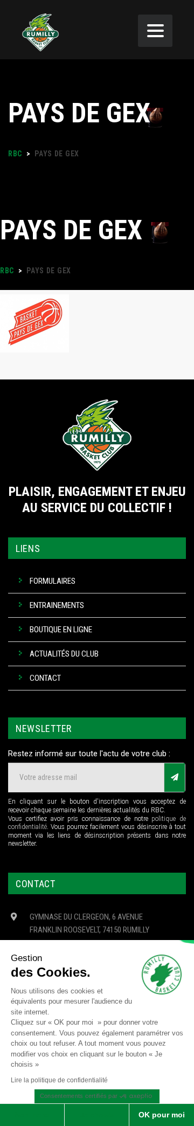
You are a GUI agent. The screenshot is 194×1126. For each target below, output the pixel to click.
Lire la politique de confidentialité (59, 1080)
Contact (45, 678)
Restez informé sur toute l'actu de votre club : (89, 753)
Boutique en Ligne (61, 629)
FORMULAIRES (52, 581)
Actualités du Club (64, 654)
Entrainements (57, 605)
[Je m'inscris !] (174, 777)
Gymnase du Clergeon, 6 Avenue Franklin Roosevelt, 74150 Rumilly (89, 923)
